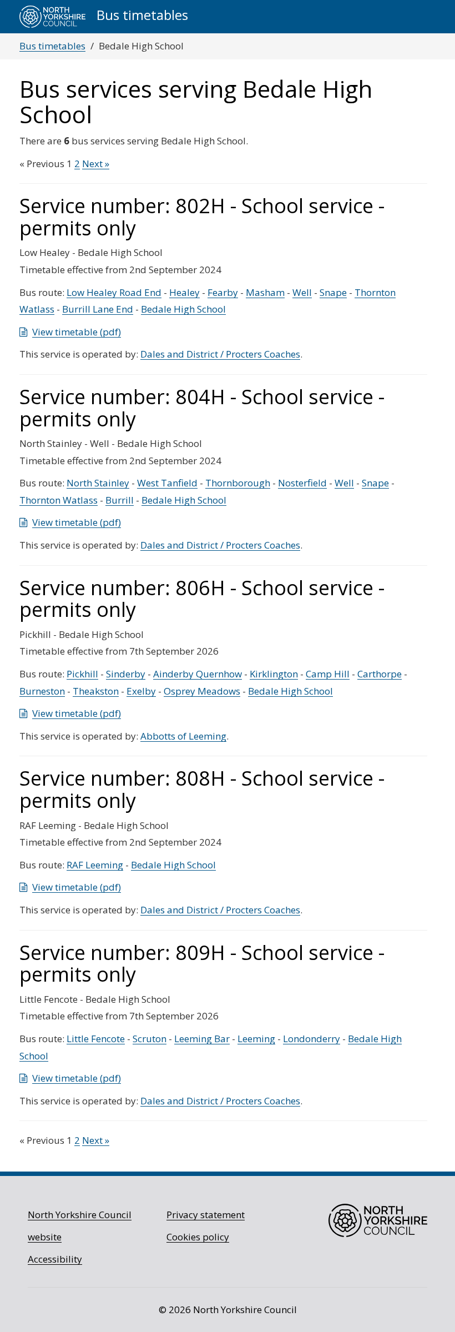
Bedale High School (183, 309)
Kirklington (274, 673)
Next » (95, 163)
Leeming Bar (202, 1038)
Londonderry (311, 1038)
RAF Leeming (95, 864)
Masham (265, 292)
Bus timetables (52, 45)
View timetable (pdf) (76, 331)
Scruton (149, 1038)
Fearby (223, 292)
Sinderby (125, 673)
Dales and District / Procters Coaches (220, 354)
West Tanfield (167, 482)
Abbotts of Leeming (183, 736)
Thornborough (237, 482)
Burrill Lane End (97, 309)
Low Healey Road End (114, 292)
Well (302, 292)
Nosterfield (302, 482)
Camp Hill (328, 673)
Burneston (42, 691)
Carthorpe (379, 673)
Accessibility (55, 1259)
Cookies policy (197, 1236)
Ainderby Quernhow (197, 673)
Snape (333, 292)
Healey (184, 292)
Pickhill (82, 673)
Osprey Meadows (202, 691)
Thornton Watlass (58, 500)
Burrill (119, 500)
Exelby (141, 691)
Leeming (256, 1038)
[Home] (52, 17)
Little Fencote (96, 1038)
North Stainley (98, 482)
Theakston (96, 691)
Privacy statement (205, 1214)
